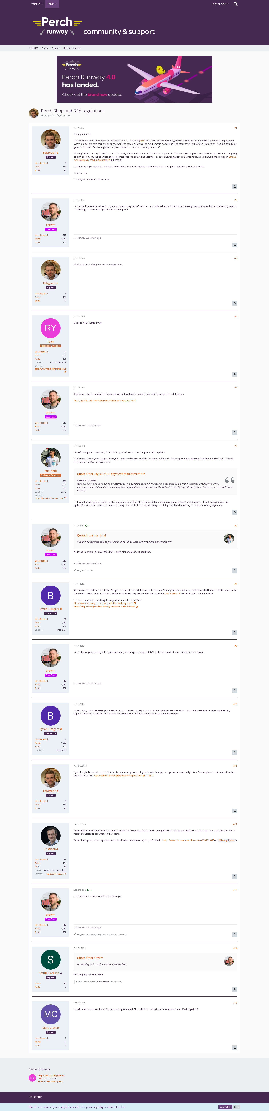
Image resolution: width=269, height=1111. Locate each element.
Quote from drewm (90, 958)
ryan (40, 1078)
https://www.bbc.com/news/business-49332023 (187, 840)
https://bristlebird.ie (54, 874)
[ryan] (32, 1078)
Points (37, 166)
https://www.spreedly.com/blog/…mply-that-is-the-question (103, 603)
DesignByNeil (228, 840)
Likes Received (41, 163)
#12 (235, 824)
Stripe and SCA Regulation (51, 1075)
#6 (235, 445)
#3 (235, 258)
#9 (235, 645)
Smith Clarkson (102, 981)
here (142, 140)
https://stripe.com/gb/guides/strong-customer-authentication (104, 606)
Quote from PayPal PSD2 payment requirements (109, 474)
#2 (235, 199)
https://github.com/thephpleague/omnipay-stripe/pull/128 (122, 775)
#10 (235, 704)
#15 (235, 1002)
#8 (235, 583)
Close (236, 1107)
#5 (235, 387)
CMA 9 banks (171, 593)
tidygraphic (49, 115)
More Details (225, 1107)
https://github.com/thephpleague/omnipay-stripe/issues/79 (103, 400)
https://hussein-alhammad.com (49, 498)
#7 (235, 525)
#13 (235, 889)
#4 (235, 316)
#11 (235, 765)
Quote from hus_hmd (91, 535)
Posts (37, 170)
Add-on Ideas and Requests (50, 1081)
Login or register (220, 3)
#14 (235, 948)
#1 (235, 127)
